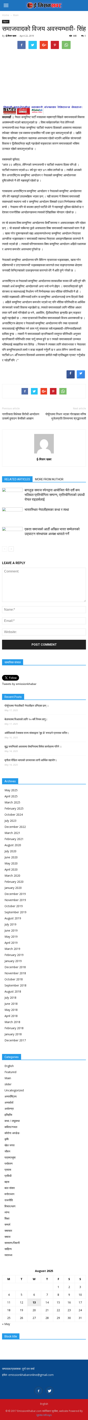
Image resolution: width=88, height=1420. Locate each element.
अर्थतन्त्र (9, 1108)
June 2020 (11, 857)
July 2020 (10, 851)
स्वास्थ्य (8, 1255)
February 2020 (14, 882)
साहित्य (8, 1249)
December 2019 (15, 894)
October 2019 (14, 906)
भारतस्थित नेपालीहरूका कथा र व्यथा (47, 510)
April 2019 (11, 943)
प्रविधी (8, 1176)
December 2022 (15, 827)
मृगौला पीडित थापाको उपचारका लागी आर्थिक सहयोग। (31, 760)
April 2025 (11, 796)
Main (5, 21)
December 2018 (15, 967)
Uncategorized (14, 1090)
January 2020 (13, 888)
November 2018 (15, 973)
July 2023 (10, 821)
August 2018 (13, 991)
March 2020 (12, 875)
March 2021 (12, 833)
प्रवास (8, 1170)
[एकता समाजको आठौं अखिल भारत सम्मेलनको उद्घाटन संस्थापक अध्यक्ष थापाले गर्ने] (12, 534)
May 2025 (11, 790)
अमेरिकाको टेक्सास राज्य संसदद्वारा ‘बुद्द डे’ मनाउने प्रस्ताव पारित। (37, 733)
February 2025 (14, 808)
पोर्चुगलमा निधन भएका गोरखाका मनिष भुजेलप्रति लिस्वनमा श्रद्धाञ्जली (65, 416)
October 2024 (14, 814)
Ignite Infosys (44, 1415)
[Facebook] (38, 1391)
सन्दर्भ (7, 1224)
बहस (7, 1182)
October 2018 (14, 979)
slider (8, 1084)
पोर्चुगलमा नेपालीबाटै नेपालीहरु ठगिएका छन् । (27, 705)
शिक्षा (7, 1218)
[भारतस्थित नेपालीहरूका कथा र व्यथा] (12, 514)
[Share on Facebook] (71, 377)
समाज (7, 1237)
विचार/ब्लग (10, 1206)
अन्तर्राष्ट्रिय (11, 1096)
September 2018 (15, 985)
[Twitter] (49, 1391)
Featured (10, 1072)
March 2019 (12, 949)
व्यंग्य (7, 1212)
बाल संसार (10, 1188)
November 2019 (15, 900)
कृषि (7, 1139)
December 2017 (15, 1040)
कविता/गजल (11, 1127)
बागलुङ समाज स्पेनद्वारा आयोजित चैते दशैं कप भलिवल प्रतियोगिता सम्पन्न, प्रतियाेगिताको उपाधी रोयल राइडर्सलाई (55, 494)
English (9, 1066)
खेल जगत (10, 1145)
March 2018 (12, 1022)
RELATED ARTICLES (17, 479)
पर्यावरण (9, 1163)
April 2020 (11, 869)
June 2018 (11, 1004)
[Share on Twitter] (81, 377)
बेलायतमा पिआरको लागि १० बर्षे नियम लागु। (26, 719)
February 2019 (14, 955)
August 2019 (13, 918)
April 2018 (11, 1016)
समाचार (8, 1231)
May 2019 (11, 936)
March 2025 (12, 802)
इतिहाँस (8, 1115)
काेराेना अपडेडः (12, 1133)
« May (6, 1324)
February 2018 (14, 1028)
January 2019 (13, 961)
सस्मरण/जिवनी (12, 1243)
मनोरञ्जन (9, 1194)
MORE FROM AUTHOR (49, 479)
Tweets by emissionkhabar (19, 683)
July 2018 (10, 997)
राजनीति (9, 1200)
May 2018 (11, 1010)
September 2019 (15, 912)
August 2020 (13, 845)
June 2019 (11, 930)
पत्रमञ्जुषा (10, 1157)
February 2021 (14, 839)
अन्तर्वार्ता (9, 1102)
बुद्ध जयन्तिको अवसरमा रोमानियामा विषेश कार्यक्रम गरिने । (33, 746)
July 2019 (10, 924)
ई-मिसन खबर (11, 35)
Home (5, 15)
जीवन (7, 1151)
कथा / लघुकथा (12, 1121)
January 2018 (13, 1034)
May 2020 (11, 863)
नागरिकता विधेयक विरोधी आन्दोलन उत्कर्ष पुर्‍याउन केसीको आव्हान (20, 416)
